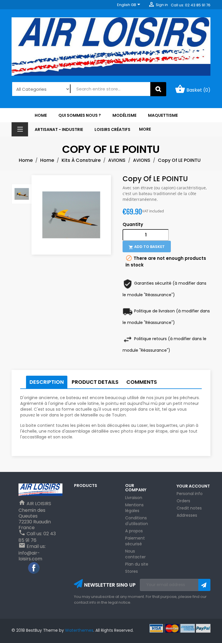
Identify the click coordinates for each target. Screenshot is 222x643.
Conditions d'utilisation (136, 521)
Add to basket (147, 247)
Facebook (34, 568)
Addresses (187, 515)
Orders (183, 501)
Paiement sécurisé (135, 541)
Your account (193, 486)
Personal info (190, 493)
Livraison (133, 498)
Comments (141, 382)
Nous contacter (135, 554)
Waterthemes (78, 630)
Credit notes (189, 508)
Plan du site (136, 564)
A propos (134, 531)
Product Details (95, 382)
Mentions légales (134, 508)
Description (46, 382)
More (145, 129)
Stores (131, 571)
